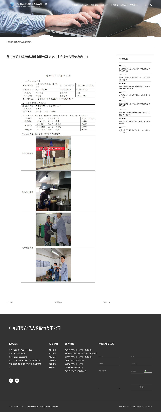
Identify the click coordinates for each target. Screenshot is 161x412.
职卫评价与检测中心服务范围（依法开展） (82, 353)
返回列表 (58, 302)
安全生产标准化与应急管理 (75, 371)
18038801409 (19, 353)
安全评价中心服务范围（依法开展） (79, 350)
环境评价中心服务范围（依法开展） (79, 357)
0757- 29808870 (20, 357)
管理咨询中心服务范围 (74, 367)
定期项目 (28, 42)
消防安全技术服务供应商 (75, 360)
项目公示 (21, 42)
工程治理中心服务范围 (74, 364)
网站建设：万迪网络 (144, 407)
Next (105, 302)
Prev (11, 302)
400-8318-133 (26, 350)
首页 (15, 42)
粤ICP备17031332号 (127, 407)
